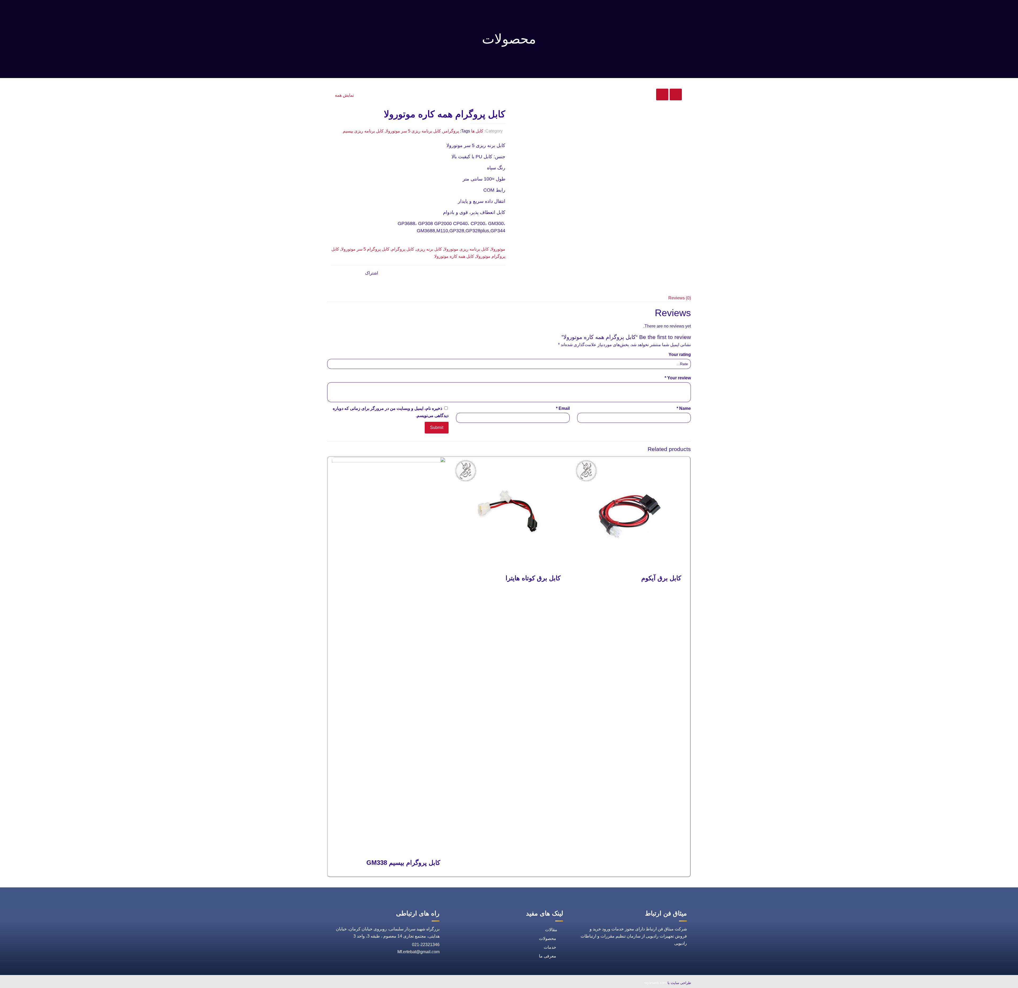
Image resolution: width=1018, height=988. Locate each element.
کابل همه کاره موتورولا (454, 256)
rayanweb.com (655, 983)
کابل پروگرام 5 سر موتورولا (365, 249)
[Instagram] (349, 983)
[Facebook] (385, 983)
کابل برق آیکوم (661, 578)
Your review (678, 378)
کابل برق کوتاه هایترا (533, 578)
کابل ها (477, 131)
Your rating (680, 354)
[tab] (509, 298)
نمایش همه (344, 95)
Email (563, 408)
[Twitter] (373, 983)
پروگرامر (451, 131)
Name (684, 408)
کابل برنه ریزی (429, 249)
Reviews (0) (679, 298)
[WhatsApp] (397, 983)
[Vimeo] (361, 983)
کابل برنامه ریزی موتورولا (466, 249)
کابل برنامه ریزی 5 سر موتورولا (413, 131)
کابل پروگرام (403, 249)
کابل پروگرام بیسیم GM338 (403, 862)
